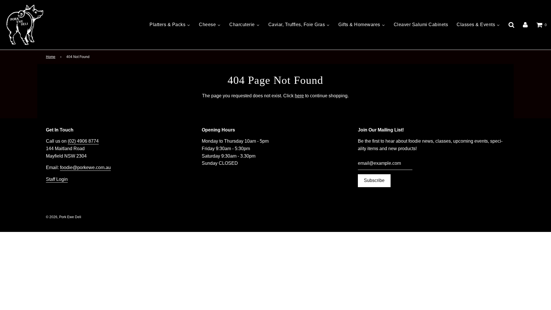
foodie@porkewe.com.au (85, 167)
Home (50, 57)
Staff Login (57, 179)
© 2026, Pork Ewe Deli (63, 217)
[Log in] (525, 24)
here (299, 95)
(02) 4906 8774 (83, 141)
